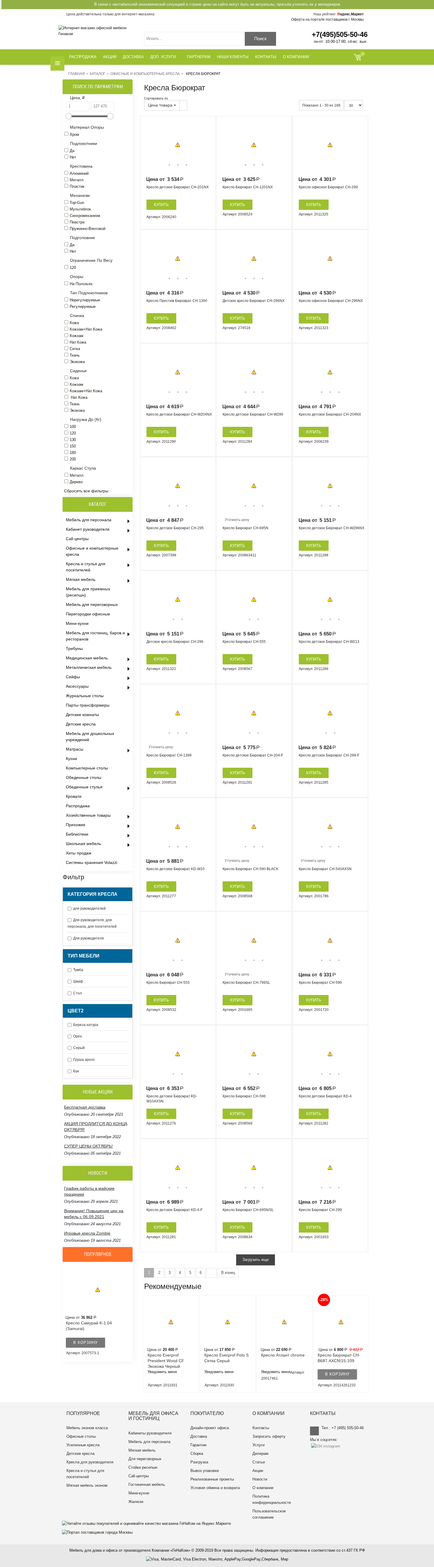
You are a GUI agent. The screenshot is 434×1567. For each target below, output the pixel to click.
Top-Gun (77, 202)
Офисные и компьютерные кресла (145, 74)
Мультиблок (80, 209)
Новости (259, 1479)
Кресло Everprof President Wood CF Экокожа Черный (166, 1361)
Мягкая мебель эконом (86, 1485)
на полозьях (81, 284)
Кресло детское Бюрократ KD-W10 (175, 869)
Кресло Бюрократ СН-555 (168, 983)
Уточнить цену (237, 520)
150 (73, 446)
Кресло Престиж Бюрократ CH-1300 (176, 301)
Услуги (258, 1445)
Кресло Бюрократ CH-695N (245, 528)
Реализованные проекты (212, 1479)
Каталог (97, 74)
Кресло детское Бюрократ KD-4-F (174, 1210)
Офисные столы (81, 1436)
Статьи (258, 1462)
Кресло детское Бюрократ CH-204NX (330, 414)
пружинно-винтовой (87, 228)
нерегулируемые (85, 300)
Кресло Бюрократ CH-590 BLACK (250, 869)
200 (73, 459)
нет (73, 157)
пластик (77, 186)
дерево (76, 482)
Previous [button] (148, 145)
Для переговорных (144, 1459)
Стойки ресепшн (142, 1467)
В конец (228, 1272)
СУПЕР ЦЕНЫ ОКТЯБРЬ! (88, 1146)
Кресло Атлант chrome (283, 1355)
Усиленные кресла (82, 1445)
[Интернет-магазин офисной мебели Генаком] (96, 31)
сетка (75, 349)
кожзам (76, 336)
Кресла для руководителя (89, 1462)
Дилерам (260, 1453)
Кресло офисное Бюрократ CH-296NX (331, 301)
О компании (262, 1488)
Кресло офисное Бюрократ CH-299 (328, 187)
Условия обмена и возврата (215, 1488)
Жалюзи (135, 1501)
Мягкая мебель (142, 1450)
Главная (76, 74)
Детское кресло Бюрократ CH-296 (174, 642)
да (72, 150)
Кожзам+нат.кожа (86, 329)
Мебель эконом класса (87, 1428)
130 (73, 439)
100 (73, 426)
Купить (161, 204)
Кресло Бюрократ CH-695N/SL (248, 1210)
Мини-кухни (138, 1493)
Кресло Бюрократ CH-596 (244, 1096)
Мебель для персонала (149, 1441)
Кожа (74, 323)
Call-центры (138, 1476)
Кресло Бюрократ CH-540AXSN (325, 869)
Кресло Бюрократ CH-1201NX (248, 187)
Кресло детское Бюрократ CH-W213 (329, 642)
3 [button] (186, 165)
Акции (257, 1470)
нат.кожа (78, 342)
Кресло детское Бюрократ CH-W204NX (179, 414)
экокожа (77, 362)
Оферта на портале (327, 19)
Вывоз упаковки (204, 1470)
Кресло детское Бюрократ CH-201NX (177, 187)
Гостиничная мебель (146, 1484)
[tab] (98, 98)
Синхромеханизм (85, 215)
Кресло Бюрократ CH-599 (320, 983)
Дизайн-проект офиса (209, 1428)
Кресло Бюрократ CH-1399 (169, 755)
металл (77, 180)
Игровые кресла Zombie (87, 1233)
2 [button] (178, 165)
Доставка (198, 1436)
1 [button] (169, 165)
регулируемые (83, 306)
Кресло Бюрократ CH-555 (244, 642)
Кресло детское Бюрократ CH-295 (175, 528)
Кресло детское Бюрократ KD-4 (325, 1096)
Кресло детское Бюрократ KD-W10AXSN (171, 1098)
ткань (75, 355)
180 (73, 452)
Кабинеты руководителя (150, 1433)
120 (73, 267)
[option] (177, 145)
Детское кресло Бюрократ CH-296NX (254, 301)
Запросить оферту (268, 1436)
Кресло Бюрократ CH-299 (320, 1210)
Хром (74, 134)
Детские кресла (80, 1453)
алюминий (79, 173)
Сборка (196, 1453)
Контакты (260, 1428)
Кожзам (76, 384)
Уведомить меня (162, 1372)
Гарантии (198, 1445)
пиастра (77, 222)
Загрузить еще (255, 1259)
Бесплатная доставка (84, 1107)
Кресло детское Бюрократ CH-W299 (253, 414)
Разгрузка (199, 1462)
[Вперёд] (211, 1273)
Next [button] (207, 145)
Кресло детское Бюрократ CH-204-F (253, 755)
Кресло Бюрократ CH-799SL (246, 983)
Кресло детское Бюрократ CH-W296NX (331, 528)
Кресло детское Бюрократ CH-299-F (329, 755)
